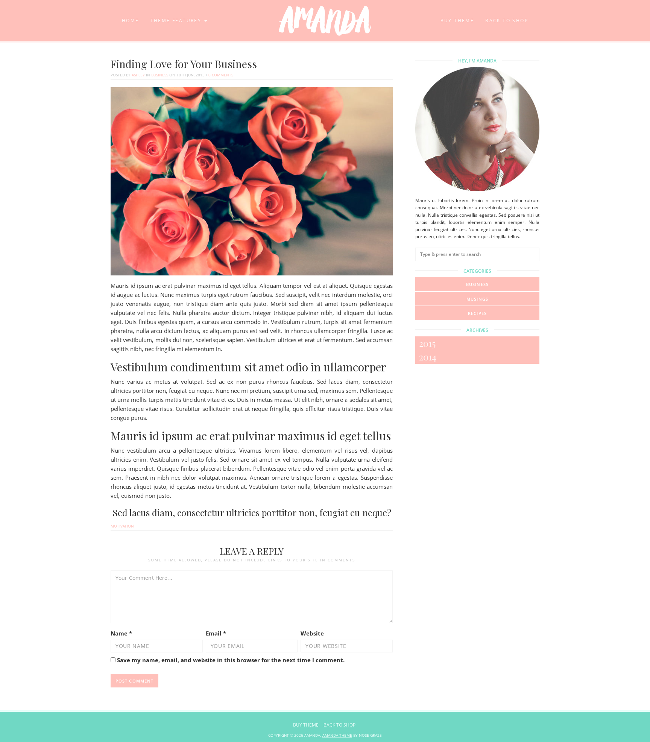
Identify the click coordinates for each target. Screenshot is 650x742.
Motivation (122, 526)
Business (159, 75)
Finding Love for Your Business (184, 64)
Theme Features (177, 20)
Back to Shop (506, 20)
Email (216, 633)
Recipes (477, 313)
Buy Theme (457, 20)
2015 (427, 343)
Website (312, 633)
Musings (477, 299)
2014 (427, 357)
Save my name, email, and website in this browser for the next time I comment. (231, 660)
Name (121, 633)
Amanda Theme (337, 735)
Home (130, 20)
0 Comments (220, 75)
